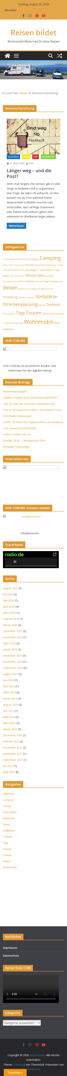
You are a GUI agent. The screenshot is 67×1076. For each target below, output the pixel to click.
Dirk (31, 163)
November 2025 (13, 637)
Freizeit (29, 265)
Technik (53, 304)
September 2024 (13, 668)
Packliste (30, 281)
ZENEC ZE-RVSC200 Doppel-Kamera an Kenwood (33, 422)
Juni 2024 (8, 680)
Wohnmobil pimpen (14, 391)
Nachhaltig (48, 276)
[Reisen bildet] (7, 55)
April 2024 (9, 686)
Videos (7, 861)
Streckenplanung (20, 304)
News (26, 156)
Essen (5, 265)
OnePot (20, 281)
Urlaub (6, 323)
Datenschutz (11, 955)
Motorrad (34, 275)
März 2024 (9, 692)
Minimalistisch (18, 276)
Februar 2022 (11, 741)
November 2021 (13, 753)
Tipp (35, 156)
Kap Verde (19, 270)
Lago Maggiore (32, 270)
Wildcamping (16, 323)
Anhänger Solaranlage (16, 446)
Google (60, 265)
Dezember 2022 (12, 735)
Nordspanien (9, 281)
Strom (42, 305)
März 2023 (9, 723)
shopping (10, 297)
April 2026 (9, 606)
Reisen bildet (33, 32)
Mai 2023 (8, 711)
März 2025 (9, 643)
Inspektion (8, 270)
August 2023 (10, 704)
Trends (7, 855)
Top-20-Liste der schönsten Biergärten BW (29, 403)
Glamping (51, 265)
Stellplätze (46, 296)
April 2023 (9, 717)
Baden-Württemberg (20, 259)
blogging (35, 259)
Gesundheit (40, 265)
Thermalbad (9, 313)
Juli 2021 (8, 766)
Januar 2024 (10, 698)
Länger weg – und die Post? (29, 173)
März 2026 (9, 612)
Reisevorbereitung (27, 289)
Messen (6, 276)
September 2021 (13, 760)
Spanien (31, 297)
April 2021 (9, 772)
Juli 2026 (8, 594)
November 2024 (13, 661)
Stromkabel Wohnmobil (17, 416)
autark (6, 259)
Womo (57, 322)
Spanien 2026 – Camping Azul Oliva (24, 440)
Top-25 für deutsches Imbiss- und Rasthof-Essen (32, 410)
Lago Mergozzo (47, 270)
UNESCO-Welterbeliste (53, 313)
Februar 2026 (11, 619)
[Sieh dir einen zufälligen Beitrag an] (59, 55)
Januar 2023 (10, 729)
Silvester (22, 297)
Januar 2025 (10, 649)
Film (11, 265)
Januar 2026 (10, 625)
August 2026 (10, 588)
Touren (33, 312)
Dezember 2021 (12, 747)
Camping (50, 257)
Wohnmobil (48, 156)
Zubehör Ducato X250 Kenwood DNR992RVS (30, 397)
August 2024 (10, 674)
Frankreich (19, 265)
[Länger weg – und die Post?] (33, 136)
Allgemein (13, 156)
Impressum (10, 948)
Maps (57, 270)
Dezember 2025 (12, 631)
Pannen (39, 281)
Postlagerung (56, 281)
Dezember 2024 (12, 655)
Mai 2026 (8, 600)
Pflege (46, 281)
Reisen (10, 287)
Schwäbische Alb (45, 289)
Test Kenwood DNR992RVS (19, 428)
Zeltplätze (8, 329)
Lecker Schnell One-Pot (17, 434)
